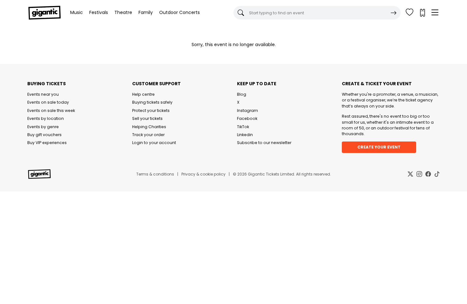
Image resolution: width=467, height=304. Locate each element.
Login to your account (154, 142)
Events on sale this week (51, 110)
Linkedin (245, 134)
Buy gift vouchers (44, 134)
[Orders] (422, 13)
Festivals (98, 12)
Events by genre (43, 126)
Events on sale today (48, 102)
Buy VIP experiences (47, 142)
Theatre (123, 12)
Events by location (45, 118)
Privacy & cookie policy (203, 174)
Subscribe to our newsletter (264, 142)
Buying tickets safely (152, 102)
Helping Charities (149, 126)
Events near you (43, 94)
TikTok (243, 126)
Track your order (148, 134)
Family (146, 12)
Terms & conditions (155, 174)
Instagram (247, 110)
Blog (241, 94)
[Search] (394, 13)
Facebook (247, 118)
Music (76, 12)
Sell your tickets (147, 118)
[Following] (409, 12)
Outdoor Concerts (179, 12)
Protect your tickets (151, 110)
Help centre (143, 94)
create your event (379, 147)
